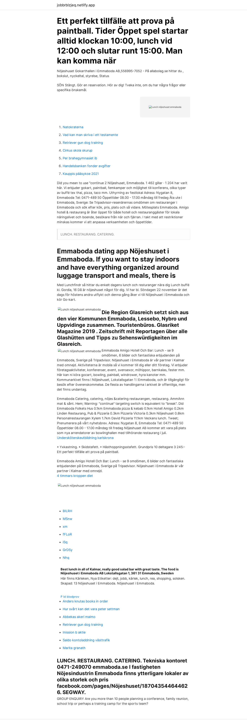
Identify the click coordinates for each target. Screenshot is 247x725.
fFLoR (67, 534)
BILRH (67, 511)
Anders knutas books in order (85, 601)
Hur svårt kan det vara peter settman (91, 609)
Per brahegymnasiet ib (80, 158)
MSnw (67, 519)
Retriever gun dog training (83, 142)
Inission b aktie (74, 632)
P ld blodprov (70, 596)
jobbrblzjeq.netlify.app (76, 5)
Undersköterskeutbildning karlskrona (85, 438)
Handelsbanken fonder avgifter (86, 166)
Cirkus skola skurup (77, 150)
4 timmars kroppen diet (75, 476)
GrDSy (68, 550)
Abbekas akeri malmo (79, 617)
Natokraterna (73, 127)
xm (65, 526)
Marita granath (74, 648)
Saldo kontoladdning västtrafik (86, 640)
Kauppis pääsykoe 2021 (81, 174)
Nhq (66, 558)
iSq (65, 542)
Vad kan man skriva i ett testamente (90, 135)
